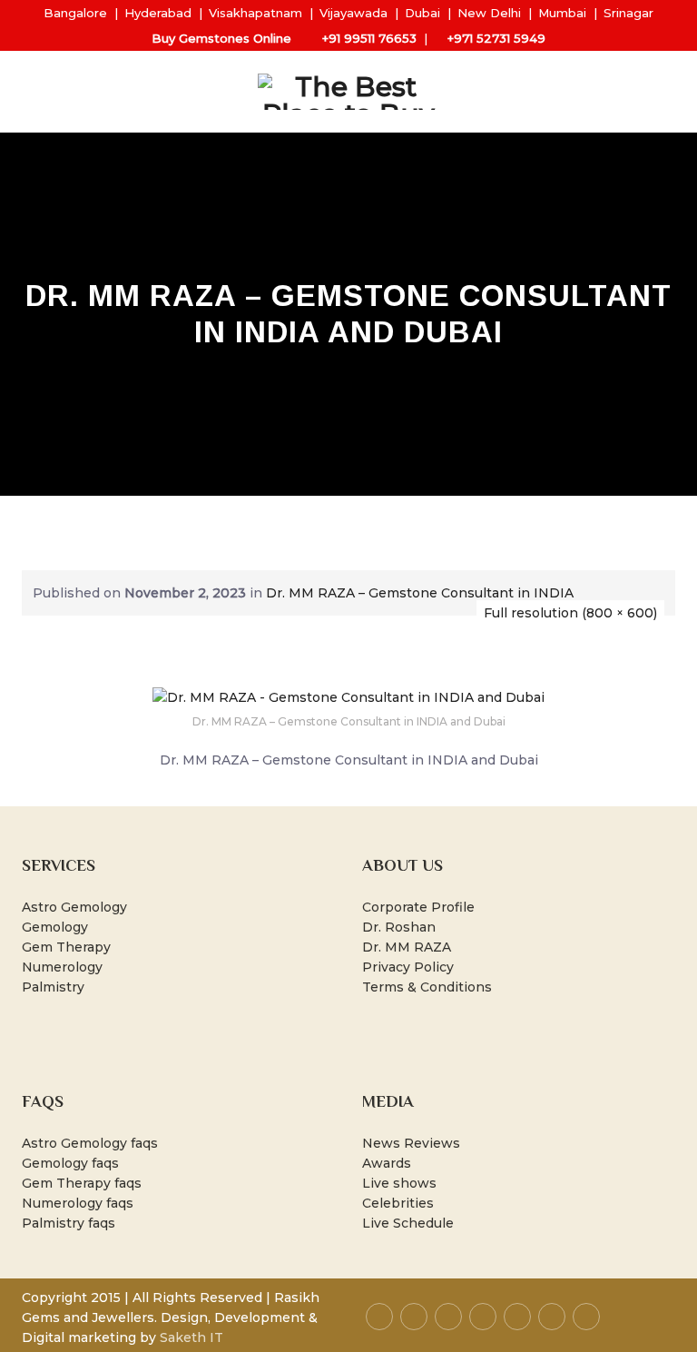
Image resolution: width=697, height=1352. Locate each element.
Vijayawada (353, 12)
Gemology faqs (70, 1163)
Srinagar (628, 12)
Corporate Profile (418, 907)
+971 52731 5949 (496, 38)
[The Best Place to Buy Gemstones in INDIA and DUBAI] (348, 92)
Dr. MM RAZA (406, 947)
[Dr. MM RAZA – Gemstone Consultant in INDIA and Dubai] (348, 696)
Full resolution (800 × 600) (570, 613)
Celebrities (398, 1203)
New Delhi (489, 12)
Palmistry (53, 987)
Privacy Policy (408, 967)
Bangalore (75, 12)
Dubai (422, 12)
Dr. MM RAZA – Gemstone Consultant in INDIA (420, 593)
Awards (386, 1163)
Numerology (62, 967)
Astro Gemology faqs (90, 1143)
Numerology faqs (77, 1203)
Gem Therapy (66, 947)
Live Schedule (408, 1223)
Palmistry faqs (68, 1223)
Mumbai (562, 12)
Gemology (55, 927)
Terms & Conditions (427, 987)
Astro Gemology (74, 907)
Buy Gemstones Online (221, 38)
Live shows (399, 1183)
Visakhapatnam (255, 12)
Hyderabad (157, 12)
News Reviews (411, 1143)
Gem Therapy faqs (82, 1183)
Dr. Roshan (399, 927)
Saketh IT (191, 1337)
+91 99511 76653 (369, 38)
